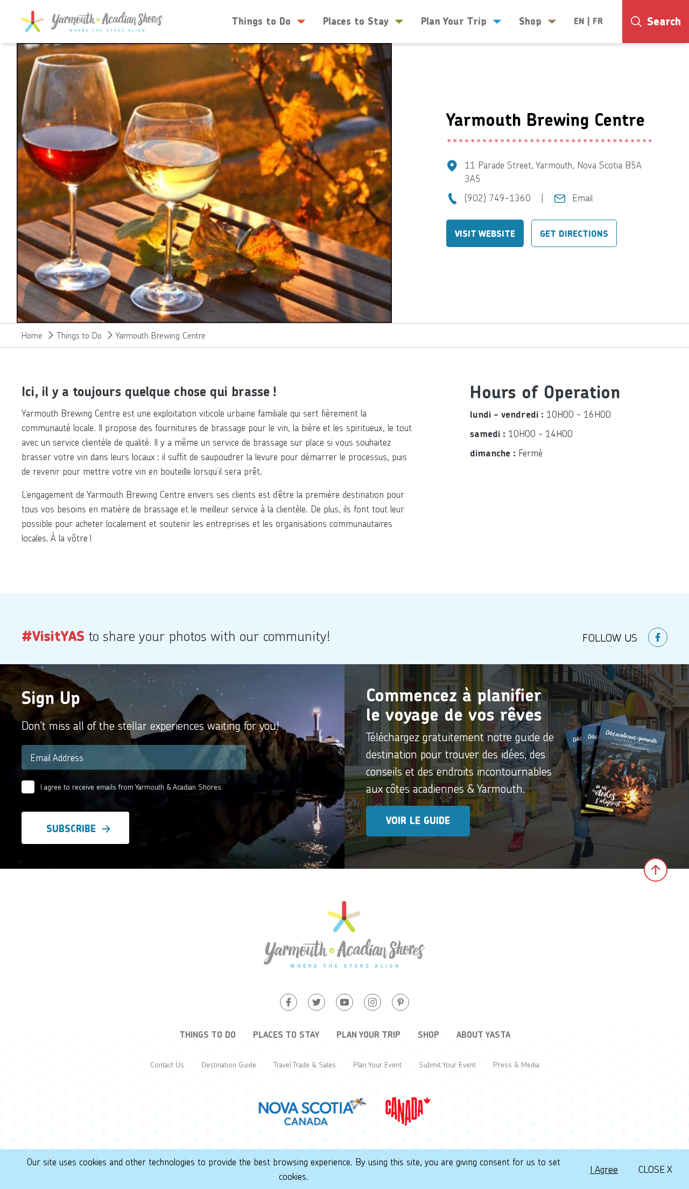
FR (598, 21)
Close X (655, 1169)
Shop (428, 1034)
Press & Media (516, 1064)
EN (579, 21)
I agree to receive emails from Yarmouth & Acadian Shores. (131, 787)
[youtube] (344, 1002)
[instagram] (372, 1002)
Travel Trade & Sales (304, 1064)
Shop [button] (530, 21)
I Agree (604, 1169)
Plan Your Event (377, 1064)
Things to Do (79, 335)
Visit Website (485, 234)
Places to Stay (286, 1034)
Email (582, 197)
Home (32, 335)
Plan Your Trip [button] (454, 21)
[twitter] (316, 1002)
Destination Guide (228, 1064)
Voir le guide (418, 820)
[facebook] (657, 637)
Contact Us (167, 1064)
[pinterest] (400, 1002)
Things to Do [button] (261, 21)
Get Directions (574, 234)
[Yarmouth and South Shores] (92, 21)
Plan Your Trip (368, 1034)
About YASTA (483, 1034)
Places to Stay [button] (356, 21)
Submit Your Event (447, 1064)
